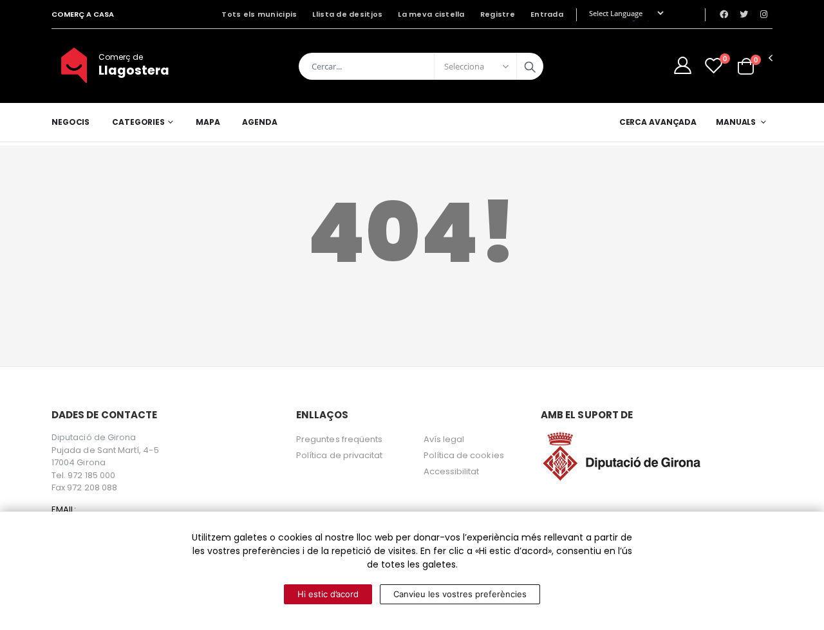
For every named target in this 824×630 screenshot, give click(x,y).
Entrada (546, 14)
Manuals (736, 121)
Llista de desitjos (347, 14)
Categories (138, 121)
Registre (497, 14)
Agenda (259, 121)
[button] (746, 65)
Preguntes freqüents (339, 439)
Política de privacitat (339, 455)
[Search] (529, 66)
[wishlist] (713, 65)
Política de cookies (464, 455)
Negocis (70, 121)
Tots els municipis (259, 14)
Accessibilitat (452, 471)
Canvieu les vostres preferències (460, 594)
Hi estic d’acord (328, 594)
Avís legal (444, 439)
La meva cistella (431, 14)
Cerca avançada (658, 121)
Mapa (208, 121)
